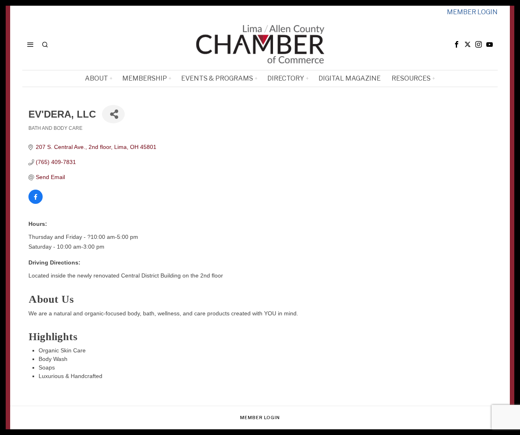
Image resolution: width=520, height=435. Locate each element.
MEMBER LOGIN (472, 12)
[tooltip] (457, 44)
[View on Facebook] (35, 202)
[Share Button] (113, 114)
